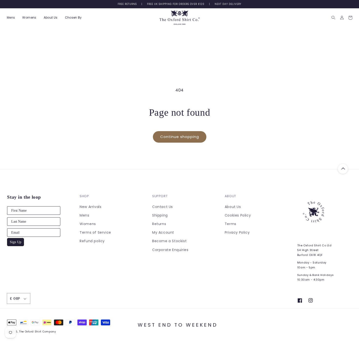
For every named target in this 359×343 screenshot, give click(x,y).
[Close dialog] (268, 120)
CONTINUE (131, 232)
